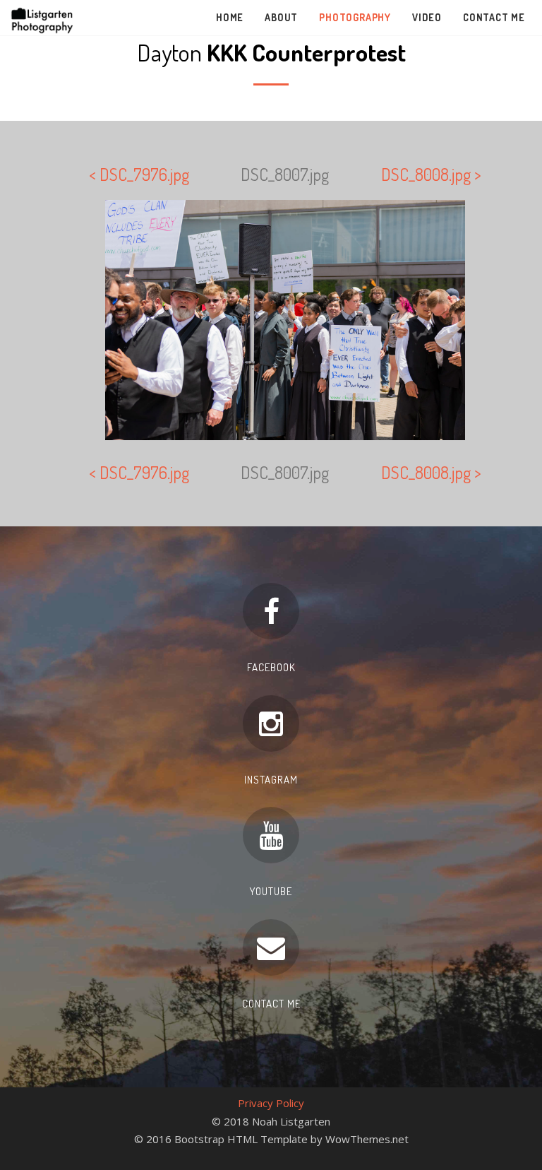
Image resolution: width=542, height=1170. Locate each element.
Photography (355, 17)
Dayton (271, 52)
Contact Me (494, 17)
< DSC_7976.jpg (139, 174)
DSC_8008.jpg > (431, 174)
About (281, 17)
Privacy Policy (271, 1103)
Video (427, 17)
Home (229, 17)
